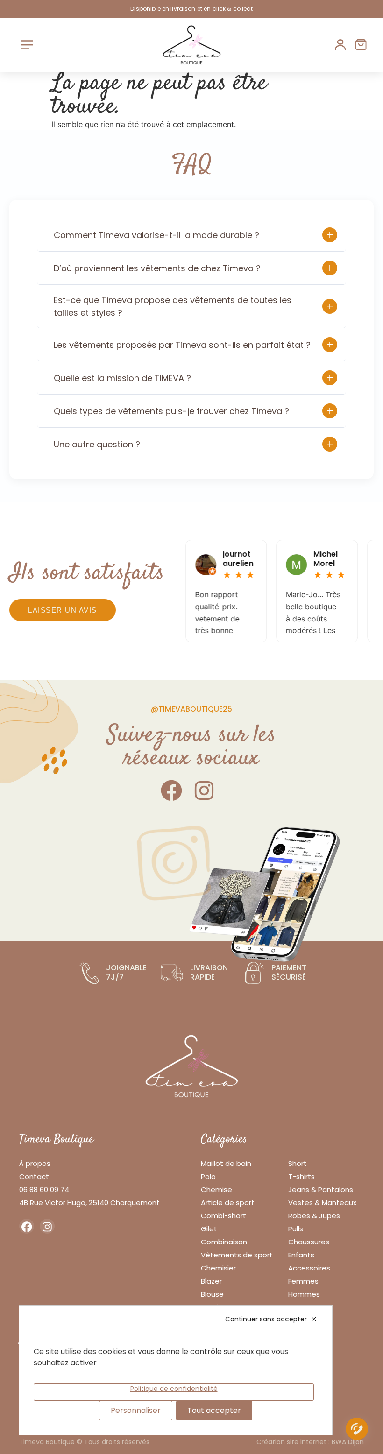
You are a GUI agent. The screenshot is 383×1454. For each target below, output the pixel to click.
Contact (34, 1176)
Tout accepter (214, 1410)
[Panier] (361, 44)
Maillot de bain (226, 1163)
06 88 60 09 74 (44, 1189)
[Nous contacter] (356, 1430)
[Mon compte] (340, 44)
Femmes (303, 1281)
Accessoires (309, 1268)
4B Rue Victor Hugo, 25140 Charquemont (89, 1202)
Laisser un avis (62, 610)
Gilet (209, 1229)
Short (297, 1163)
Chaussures (308, 1242)
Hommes (304, 1294)
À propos (34, 1163)
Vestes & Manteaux (322, 1202)
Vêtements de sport (237, 1255)
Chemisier (218, 1268)
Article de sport (228, 1202)
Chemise (216, 1189)
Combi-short (223, 1216)
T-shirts (301, 1176)
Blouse (212, 1294)
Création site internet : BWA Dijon (310, 1442)
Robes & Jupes (314, 1216)
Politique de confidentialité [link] (174, 1388)
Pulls (295, 1229)
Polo (208, 1176)
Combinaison (224, 1242)
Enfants (301, 1255)
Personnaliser (136, 1410)
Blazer (211, 1281)
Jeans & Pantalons (320, 1189)
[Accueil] (192, 45)
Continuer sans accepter (266, 1319)
